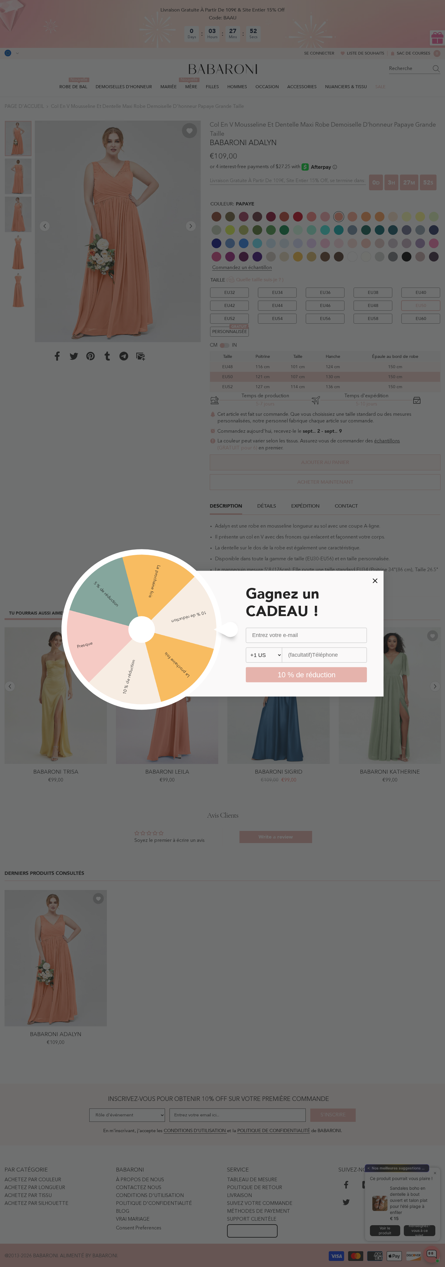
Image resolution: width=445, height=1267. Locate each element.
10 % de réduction (306, 674)
